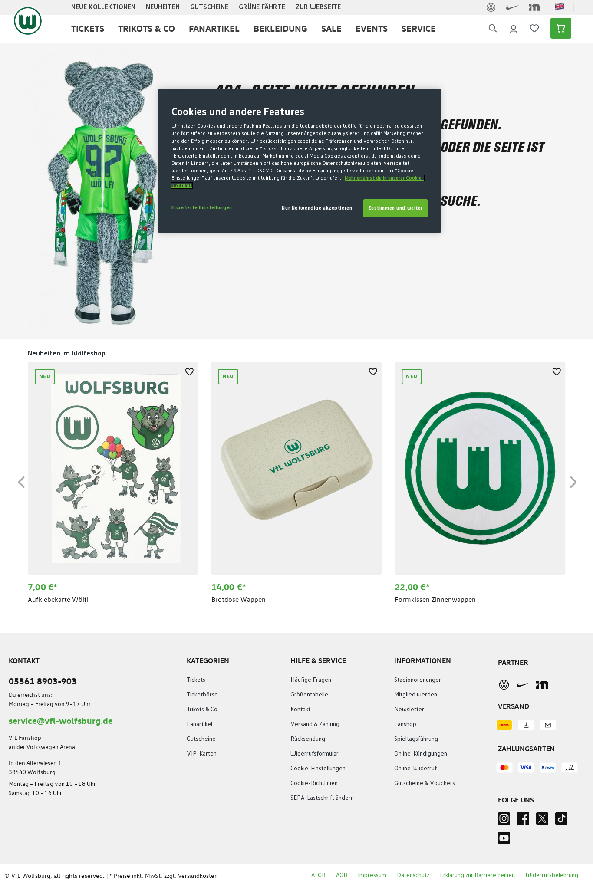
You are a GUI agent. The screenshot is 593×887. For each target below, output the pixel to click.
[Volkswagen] (504, 685)
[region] (296, 481)
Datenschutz (413, 875)
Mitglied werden (415, 695)
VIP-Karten (202, 754)
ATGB (318, 875)
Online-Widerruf (415, 768)
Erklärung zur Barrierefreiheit (477, 875)
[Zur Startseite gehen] (27, 20)
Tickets (196, 680)
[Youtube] (504, 841)
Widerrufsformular (314, 754)
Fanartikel (199, 724)
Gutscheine (201, 739)
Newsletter (409, 709)
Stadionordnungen (418, 680)
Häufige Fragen (310, 680)
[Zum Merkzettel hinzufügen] (189, 370)
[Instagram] (504, 821)
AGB (341, 875)
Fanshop (405, 724)
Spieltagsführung (416, 739)
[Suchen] (492, 28)
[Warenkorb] (558, 28)
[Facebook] (523, 821)
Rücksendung (307, 739)
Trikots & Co (202, 709)
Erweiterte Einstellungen (201, 207)
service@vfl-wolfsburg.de (61, 720)
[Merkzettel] (534, 28)
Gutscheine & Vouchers (424, 783)
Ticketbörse (202, 695)
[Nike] (523, 685)
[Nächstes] (573, 480)
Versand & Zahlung (314, 724)
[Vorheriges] (21, 480)
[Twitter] (542, 821)
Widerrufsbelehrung (552, 875)
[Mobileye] (542, 685)
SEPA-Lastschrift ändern (322, 798)
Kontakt (300, 709)
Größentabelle (309, 695)
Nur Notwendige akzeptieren (317, 208)
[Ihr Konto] (513, 28)
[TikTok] (561, 821)
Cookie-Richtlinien (314, 783)
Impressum (372, 875)
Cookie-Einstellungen (318, 768)
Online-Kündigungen (420, 754)
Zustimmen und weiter (395, 208)
